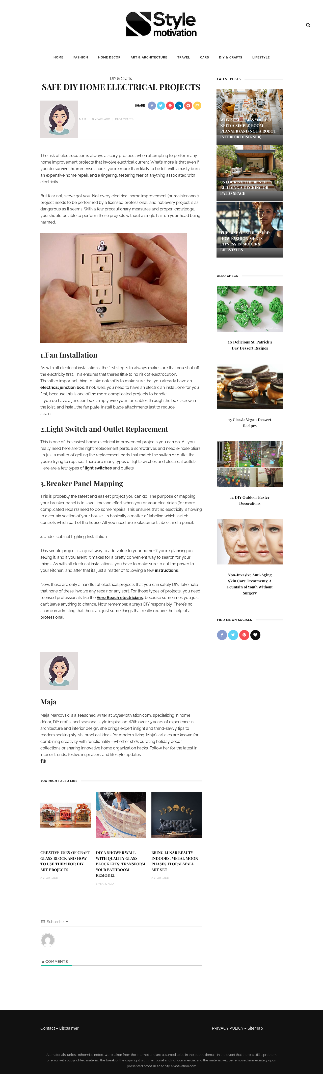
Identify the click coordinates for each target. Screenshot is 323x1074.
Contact (47, 1028)
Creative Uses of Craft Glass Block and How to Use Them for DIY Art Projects (65, 861)
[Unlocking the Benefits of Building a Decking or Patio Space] (250, 167)
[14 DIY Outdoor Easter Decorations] (250, 463)
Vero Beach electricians (120, 597)
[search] (308, 25)
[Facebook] (41, 761)
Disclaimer (69, 1028)
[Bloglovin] (255, 635)
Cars (204, 57)
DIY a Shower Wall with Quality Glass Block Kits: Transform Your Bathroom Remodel (120, 864)
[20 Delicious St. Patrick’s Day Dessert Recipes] (250, 308)
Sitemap (255, 1028)
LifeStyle (261, 57)
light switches (98, 468)
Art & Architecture (149, 57)
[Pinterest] (44, 761)
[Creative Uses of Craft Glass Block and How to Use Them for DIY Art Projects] (65, 814)
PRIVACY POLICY (227, 1028)
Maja (82, 119)
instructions (166, 570)
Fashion (80, 57)
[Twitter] (233, 635)
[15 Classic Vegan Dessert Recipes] (250, 386)
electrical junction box (62, 387)
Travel (183, 57)
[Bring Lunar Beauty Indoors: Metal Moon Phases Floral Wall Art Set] (176, 814)
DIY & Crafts (230, 57)
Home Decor (109, 57)
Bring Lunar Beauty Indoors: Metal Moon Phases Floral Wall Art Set (174, 861)
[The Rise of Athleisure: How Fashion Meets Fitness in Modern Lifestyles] (250, 224)
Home (58, 57)
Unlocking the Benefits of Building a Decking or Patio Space (249, 187)
